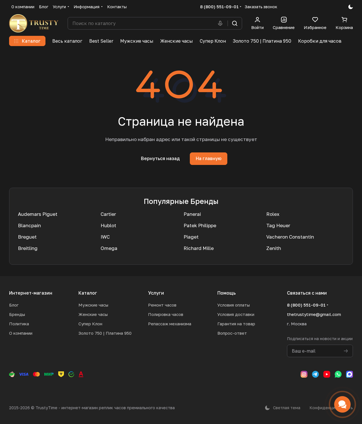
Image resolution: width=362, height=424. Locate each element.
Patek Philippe (200, 225)
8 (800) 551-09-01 (219, 6)
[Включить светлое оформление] (350, 7)
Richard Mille (199, 248)
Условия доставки (235, 314)
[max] (349, 374)
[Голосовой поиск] (221, 23)
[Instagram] (304, 374)
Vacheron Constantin (290, 237)
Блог (13, 304)
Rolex (272, 214)
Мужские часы (93, 304)
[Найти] (235, 23)
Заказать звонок (261, 6)
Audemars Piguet (37, 214)
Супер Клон (90, 323)
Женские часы (93, 314)
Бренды (17, 314)
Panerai (192, 214)
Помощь (226, 293)
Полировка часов (165, 314)
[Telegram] (315, 374)
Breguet (27, 237)
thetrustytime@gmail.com (314, 314)
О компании (20, 333)
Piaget (191, 237)
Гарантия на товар (236, 323)
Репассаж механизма (169, 323)
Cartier (108, 214)
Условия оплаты (233, 304)
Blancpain (29, 225)
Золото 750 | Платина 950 (105, 333)
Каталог (87, 293)
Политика (19, 323)
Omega (109, 248)
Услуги (156, 293)
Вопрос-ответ (232, 333)
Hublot (108, 225)
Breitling (28, 248)
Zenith (273, 248)
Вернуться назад (160, 158)
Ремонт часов (162, 304)
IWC (105, 237)
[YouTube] (326, 374)
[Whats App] (338, 374)
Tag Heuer (278, 225)
